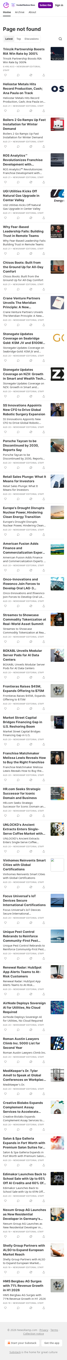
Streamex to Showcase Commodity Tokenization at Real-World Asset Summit (24, 619)
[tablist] (22, 39)
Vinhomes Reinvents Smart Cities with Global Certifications (24, 865)
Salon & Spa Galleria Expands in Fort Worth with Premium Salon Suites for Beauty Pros (24, 1143)
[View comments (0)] (18, 75)
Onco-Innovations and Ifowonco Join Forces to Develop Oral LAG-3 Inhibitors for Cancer (21, 583)
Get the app (51, 1343)
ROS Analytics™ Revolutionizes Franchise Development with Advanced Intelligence (23, 160)
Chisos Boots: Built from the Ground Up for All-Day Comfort (23, 267)
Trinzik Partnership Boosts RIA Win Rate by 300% (24, 51)
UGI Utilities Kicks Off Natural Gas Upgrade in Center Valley (21, 195)
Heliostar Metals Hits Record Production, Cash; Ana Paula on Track (23, 88)
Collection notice (33, 1333)
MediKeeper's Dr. (14, 1084)
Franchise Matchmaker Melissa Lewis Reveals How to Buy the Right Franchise (24, 757)
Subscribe (45, 5)
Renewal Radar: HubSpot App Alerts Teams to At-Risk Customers (22, 972)
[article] (33, 62)
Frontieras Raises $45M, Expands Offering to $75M (23, 689)
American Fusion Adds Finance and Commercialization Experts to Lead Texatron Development (24, 548)
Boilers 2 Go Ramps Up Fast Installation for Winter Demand (24, 124)
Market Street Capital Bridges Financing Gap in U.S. (21, 733)
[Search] (60, 39)
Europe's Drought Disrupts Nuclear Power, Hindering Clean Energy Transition (23, 512)
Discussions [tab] (32, 38)
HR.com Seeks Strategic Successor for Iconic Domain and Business (22, 793)
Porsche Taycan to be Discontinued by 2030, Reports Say (21, 445)
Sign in (59, 5)
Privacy (43, 1330)
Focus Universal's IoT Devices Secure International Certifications (24, 900)
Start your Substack (23, 1343)
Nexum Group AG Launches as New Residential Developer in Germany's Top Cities (24, 1214)
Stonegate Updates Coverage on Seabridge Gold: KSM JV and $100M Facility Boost (23, 338)
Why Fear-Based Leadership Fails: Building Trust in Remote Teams (23, 231)
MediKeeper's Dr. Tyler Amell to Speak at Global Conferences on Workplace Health (24, 1075)
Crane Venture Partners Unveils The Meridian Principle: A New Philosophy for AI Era (21, 302)
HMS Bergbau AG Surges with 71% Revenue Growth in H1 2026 (23, 1285)
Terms (54, 1330)
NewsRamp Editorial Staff (28, 106)
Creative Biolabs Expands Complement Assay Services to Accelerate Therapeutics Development (24, 1107)
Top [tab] (19, 38)
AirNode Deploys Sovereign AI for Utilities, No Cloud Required (24, 1007)
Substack (15, 1352)
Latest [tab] (9, 38)
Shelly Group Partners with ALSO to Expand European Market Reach (24, 1250)
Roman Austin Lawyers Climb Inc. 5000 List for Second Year (21, 1043)
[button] (7, 12)
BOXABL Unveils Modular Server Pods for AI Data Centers (22, 655)
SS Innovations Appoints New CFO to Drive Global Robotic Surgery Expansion (24, 409)
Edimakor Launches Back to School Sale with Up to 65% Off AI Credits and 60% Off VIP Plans (24, 1178)
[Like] (5, 75)
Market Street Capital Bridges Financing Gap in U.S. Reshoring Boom (22, 722)
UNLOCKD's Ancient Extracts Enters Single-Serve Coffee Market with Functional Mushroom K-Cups (23, 829)
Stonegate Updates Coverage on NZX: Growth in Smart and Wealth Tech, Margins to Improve (23, 374)
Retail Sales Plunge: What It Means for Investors (24, 479)
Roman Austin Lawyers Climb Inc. (24, 1052)
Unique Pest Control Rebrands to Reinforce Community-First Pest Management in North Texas (20, 936)
